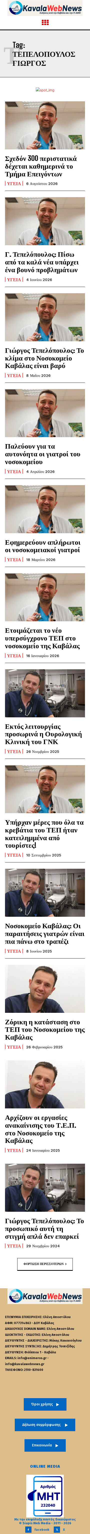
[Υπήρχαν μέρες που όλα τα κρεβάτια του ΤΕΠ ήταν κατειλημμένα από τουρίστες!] (45, 789)
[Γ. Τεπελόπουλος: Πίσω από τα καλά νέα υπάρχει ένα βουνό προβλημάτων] (45, 221)
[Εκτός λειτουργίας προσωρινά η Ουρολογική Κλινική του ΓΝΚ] (45, 693)
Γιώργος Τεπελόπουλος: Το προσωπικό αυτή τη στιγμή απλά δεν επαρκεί (44, 1228)
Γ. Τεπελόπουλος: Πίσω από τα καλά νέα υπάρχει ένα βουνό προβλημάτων (42, 262)
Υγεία (14, 183)
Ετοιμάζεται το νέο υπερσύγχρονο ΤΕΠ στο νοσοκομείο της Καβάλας (42, 638)
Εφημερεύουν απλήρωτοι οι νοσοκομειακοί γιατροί (42, 546)
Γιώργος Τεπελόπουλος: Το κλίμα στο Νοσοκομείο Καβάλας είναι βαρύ (44, 358)
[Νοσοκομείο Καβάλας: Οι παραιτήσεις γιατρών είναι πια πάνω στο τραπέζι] (45, 893)
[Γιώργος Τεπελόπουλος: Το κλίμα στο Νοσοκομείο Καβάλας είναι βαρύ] (45, 317)
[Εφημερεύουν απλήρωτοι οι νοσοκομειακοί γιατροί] (45, 509)
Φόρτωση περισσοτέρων (44, 1264)
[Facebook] (28, 1529)
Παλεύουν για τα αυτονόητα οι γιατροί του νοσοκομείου (42, 454)
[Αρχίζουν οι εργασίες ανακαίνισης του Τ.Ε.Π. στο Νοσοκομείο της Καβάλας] (45, 1084)
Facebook (41, 1529)
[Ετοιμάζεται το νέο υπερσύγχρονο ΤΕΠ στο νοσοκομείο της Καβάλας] (45, 597)
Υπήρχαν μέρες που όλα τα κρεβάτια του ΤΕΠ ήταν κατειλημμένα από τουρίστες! (44, 833)
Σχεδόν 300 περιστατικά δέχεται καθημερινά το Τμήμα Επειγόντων (41, 166)
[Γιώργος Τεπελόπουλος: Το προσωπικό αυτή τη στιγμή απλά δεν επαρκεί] (45, 1188)
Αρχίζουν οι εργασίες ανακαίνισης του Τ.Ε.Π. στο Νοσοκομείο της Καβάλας (40, 1128)
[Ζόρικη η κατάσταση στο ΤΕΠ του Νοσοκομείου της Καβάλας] (45, 989)
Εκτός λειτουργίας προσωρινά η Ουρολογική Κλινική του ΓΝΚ (43, 734)
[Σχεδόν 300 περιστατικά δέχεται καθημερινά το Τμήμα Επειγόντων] (45, 125)
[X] (57, 1529)
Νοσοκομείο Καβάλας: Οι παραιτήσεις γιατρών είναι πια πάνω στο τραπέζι (44, 933)
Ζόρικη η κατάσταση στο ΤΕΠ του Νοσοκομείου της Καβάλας (45, 1029)
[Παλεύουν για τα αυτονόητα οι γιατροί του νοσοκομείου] (45, 413)
